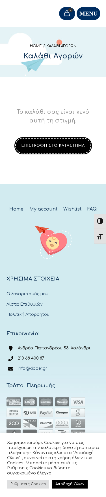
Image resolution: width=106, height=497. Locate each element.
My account (43, 209)
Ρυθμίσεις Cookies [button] (28, 484)
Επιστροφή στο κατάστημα (53, 146)
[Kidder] (53, 241)
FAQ (92, 209)
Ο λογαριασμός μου (27, 294)
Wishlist (72, 209)
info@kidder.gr (32, 368)
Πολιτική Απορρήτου (28, 314)
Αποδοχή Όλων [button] (69, 484)
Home (36, 46)
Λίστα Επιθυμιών (24, 304)
